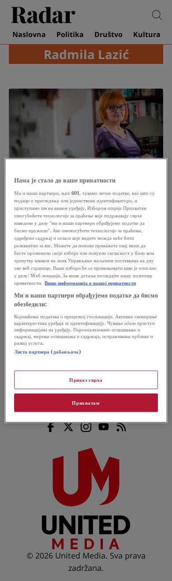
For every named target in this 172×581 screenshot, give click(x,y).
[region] (86, 290)
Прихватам (86, 402)
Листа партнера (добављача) (47, 351)
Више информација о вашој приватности (90, 282)
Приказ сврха (86, 379)
